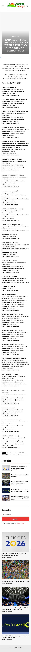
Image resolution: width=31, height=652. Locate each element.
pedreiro (19, 454)
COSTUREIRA (21, 452)
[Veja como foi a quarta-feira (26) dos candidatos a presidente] (6, 468)
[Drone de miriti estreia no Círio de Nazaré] (6, 476)
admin (3, 557)
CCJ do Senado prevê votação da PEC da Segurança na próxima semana (19, 483)
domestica (12, 454)
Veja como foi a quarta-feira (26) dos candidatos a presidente (19, 468)
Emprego (15, 36)
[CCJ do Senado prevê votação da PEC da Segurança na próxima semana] (6, 483)
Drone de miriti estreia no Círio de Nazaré (15, 581)
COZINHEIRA (5, 454)
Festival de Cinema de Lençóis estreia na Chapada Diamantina (20, 490)
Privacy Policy (20, 523)
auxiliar (15, 452)
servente (25, 454)
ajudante (9, 452)
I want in (14, 519)
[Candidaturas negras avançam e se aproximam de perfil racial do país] (6, 498)
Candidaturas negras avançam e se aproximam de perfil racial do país (20, 498)
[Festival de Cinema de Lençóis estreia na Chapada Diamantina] (6, 490)
